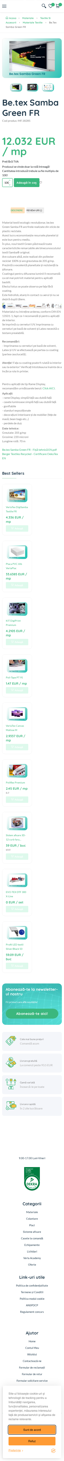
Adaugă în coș (27, 182)
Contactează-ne (32, 1361)
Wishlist (32, 1354)
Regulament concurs (32, 1311)
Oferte (32, 1264)
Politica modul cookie (32, 1298)
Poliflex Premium (15, 782)
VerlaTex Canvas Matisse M (15, 727)
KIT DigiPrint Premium (13, 622)
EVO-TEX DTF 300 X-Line (16, 894)
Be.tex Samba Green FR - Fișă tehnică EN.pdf (29, 449)
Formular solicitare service (32, 1380)
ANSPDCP (32, 1305)
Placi (32, 1225)
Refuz (32, 1441)
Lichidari (32, 1251)
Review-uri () (34, 210)
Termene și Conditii (32, 1292)
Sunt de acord (32, 1430)
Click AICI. (48, 388)
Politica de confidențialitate (32, 1285)
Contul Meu (32, 1347)
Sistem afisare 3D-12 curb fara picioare (16, 838)
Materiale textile (32, 22)
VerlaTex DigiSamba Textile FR (17, 509)
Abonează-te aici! (32, 1013)
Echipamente (32, 1244)
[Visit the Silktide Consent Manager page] (53, 1450)
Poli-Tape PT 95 (14, 677)
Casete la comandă (32, 1238)
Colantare (32, 1218)
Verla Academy (32, 1258)
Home (32, 1341)
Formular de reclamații (32, 1367)
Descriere (17, 210)
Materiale (28, 18)
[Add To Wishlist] (40, 182)
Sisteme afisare (32, 1231)
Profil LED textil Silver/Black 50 (14, 946)
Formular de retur (32, 1374)
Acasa (12, 18)
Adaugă (19, 528)
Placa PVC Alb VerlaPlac (14, 566)
